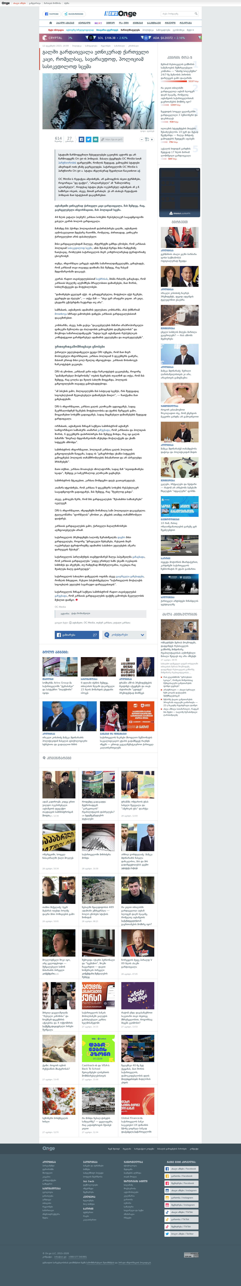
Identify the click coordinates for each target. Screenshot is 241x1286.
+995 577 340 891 (77, 1257)
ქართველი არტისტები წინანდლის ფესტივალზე (180, 590)
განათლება (47, 1196)
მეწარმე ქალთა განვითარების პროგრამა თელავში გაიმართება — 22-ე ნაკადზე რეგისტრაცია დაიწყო (180, 702)
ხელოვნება (88, 1200)
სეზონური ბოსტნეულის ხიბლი (59, 1110)
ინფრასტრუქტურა (51, 1214)
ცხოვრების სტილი (135, 1181)
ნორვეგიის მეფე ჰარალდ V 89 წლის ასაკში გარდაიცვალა (138, 952)
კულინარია (129, 1196)
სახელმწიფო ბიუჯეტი (93, 1173)
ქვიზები (138, 23)
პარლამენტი (48, 1165)
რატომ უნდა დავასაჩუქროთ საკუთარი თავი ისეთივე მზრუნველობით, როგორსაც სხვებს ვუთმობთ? (138, 1005)
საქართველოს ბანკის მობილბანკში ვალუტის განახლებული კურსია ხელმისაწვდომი (98, 1005)
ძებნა (66, 3)
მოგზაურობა (130, 1188)
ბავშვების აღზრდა (132, 1173)
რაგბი (86, 1216)
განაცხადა (138, 556)
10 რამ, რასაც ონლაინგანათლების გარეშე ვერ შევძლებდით (180, 514)
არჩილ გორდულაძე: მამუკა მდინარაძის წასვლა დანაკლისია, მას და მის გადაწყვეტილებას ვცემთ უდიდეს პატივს (138, 846)
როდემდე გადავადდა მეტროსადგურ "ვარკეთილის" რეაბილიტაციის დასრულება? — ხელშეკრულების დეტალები (98, 794)
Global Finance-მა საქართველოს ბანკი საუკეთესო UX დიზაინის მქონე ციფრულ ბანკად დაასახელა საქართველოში (138, 1110)
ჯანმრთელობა (133, 1162)
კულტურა (89, 1197)
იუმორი (127, 1203)
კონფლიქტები (49, 1180)
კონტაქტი (194, 1149)
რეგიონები (106, 46)
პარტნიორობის (67, 162)
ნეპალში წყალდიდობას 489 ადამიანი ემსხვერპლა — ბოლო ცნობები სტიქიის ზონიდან (98, 899)
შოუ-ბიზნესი (89, 1204)
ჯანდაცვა (46, 1199)
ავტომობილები (131, 1192)
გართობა (128, 1199)
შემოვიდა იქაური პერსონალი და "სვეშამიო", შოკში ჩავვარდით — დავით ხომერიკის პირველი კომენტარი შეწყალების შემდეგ (98, 952)
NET (98, 23)
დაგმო (121, 537)
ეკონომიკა (178, 30)
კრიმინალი (133, 46)
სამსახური (128, 1207)
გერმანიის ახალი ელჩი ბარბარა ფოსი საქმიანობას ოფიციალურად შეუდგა (180, 245)
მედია (45, 1218)
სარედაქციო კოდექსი (144, 1149)
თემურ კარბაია (104, 622)
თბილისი (46, 1203)
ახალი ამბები (19, 3)
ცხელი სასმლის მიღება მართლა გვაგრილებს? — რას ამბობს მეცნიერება (180, 323)
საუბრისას (102, 278)
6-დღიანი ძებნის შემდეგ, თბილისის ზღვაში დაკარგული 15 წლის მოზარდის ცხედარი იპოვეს (100, 676)
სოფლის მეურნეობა (92, 1176)
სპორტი (88, 1208)
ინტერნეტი (88, 1188)
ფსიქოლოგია (130, 1165)
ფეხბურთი (88, 1212)
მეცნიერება (88, 1192)
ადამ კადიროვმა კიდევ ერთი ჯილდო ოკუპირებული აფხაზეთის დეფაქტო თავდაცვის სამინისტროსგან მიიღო (59, 794)
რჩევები (127, 1218)
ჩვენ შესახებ (114, 1149)
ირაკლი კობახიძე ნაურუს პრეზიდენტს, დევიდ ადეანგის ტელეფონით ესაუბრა (180, 284)
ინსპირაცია (129, 1214)
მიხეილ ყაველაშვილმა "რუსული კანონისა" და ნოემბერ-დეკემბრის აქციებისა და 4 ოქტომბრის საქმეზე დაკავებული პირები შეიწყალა (59, 1005)
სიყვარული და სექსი (133, 1210)
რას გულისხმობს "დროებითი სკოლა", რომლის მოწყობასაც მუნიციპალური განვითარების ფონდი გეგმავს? (178, 681)
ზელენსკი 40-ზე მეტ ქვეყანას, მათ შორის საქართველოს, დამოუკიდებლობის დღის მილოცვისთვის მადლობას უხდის (138, 1058)
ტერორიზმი (48, 1169)
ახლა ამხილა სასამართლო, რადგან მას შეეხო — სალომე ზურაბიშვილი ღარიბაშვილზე (181, 712)
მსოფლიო (47, 1173)
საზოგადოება (163, 30)
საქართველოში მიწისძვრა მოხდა (98, 846)
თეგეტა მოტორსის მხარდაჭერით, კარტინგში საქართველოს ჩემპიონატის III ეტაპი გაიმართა (180, 553)
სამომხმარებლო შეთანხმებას (100, 1262)
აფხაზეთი (77, 622)
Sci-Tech (88, 1181)
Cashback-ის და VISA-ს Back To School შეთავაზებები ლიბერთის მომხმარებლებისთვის (98, 1058)
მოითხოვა (61, 313)
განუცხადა (104, 430)
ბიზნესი (86, 1169)
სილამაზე (128, 1185)
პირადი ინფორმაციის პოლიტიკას (134, 1262)
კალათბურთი (89, 1219)
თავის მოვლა (130, 1176)
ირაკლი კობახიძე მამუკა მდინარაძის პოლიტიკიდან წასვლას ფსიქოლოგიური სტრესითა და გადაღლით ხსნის (71, 723)
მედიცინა (128, 1169)
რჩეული (170, 23)
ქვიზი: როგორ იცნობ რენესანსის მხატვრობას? (59, 1058)
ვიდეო (110, 23)
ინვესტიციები (75, 14)
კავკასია (46, 1176)
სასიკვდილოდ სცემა (80, 248)
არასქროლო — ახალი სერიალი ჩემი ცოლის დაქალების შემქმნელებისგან (179, 693)
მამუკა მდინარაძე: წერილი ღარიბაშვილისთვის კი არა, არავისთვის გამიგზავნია (180, 361)
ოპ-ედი (124, 23)
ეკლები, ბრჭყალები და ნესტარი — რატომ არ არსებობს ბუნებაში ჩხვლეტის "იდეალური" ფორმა (180, 475)
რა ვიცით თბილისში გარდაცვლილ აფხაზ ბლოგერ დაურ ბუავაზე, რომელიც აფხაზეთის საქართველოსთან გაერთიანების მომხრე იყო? (138, 899)
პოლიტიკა (148, 30)
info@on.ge (60, 1257)
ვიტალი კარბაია (121, 622)
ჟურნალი (84, 23)
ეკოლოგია (47, 1192)
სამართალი (119, 46)
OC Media (89, 622)
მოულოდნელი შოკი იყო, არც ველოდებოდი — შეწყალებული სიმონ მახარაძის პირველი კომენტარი (59, 952)
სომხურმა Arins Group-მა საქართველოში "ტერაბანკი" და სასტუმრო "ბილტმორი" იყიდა (61, 676)
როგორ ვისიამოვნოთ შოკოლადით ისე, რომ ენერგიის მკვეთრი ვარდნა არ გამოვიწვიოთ (180, 400)
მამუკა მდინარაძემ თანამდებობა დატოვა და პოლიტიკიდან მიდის (180, 438)
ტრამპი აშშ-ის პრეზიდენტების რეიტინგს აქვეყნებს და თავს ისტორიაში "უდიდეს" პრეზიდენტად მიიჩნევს (138, 676)
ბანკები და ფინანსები (93, 1165)
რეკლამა (186, 23)
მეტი (189, 30)
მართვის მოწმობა (52, 3)
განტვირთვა (35, 3)
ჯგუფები (53, 14)
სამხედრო (47, 1184)
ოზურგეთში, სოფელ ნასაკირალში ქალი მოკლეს (59, 846)
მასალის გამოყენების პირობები (172, 1149)
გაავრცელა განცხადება (129, 576)
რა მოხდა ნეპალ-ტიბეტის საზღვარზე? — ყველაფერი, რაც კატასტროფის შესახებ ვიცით (98, 1110)
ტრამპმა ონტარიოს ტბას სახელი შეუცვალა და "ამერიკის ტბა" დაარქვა (138, 794)
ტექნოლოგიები (90, 1185)
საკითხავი (154, 23)
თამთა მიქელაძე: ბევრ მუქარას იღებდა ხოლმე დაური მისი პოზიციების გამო (59, 899)
